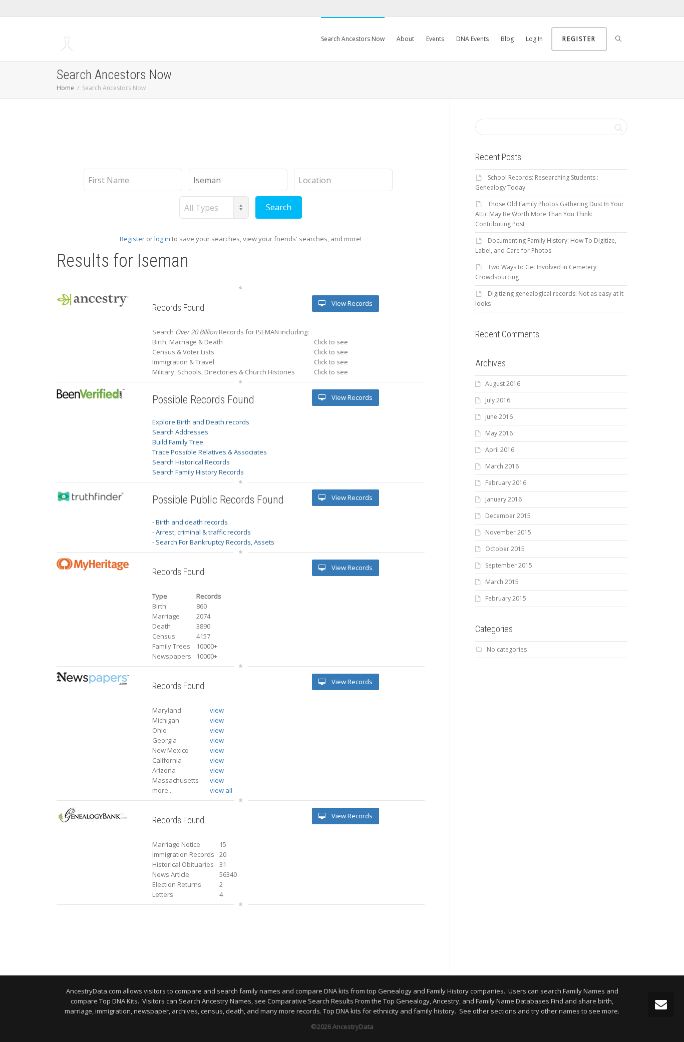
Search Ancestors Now (353, 39)
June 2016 (499, 416)
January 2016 (503, 499)
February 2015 (505, 598)
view (217, 710)
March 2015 (502, 582)
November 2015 (508, 532)
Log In (534, 39)
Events (435, 39)
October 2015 (505, 549)
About (405, 39)
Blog (507, 39)
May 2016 (499, 433)
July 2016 (497, 400)
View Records (351, 303)
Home (65, 88)
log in (162, 238)
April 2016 (499, 449)
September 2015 (508, 565)
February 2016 (505, 482)
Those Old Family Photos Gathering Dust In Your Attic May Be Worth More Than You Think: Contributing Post (549, 214)
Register (579, 39)
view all (221, 790)
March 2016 (502, 466)
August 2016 (502, 383)
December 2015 (508, 515)
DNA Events (472, 39)
